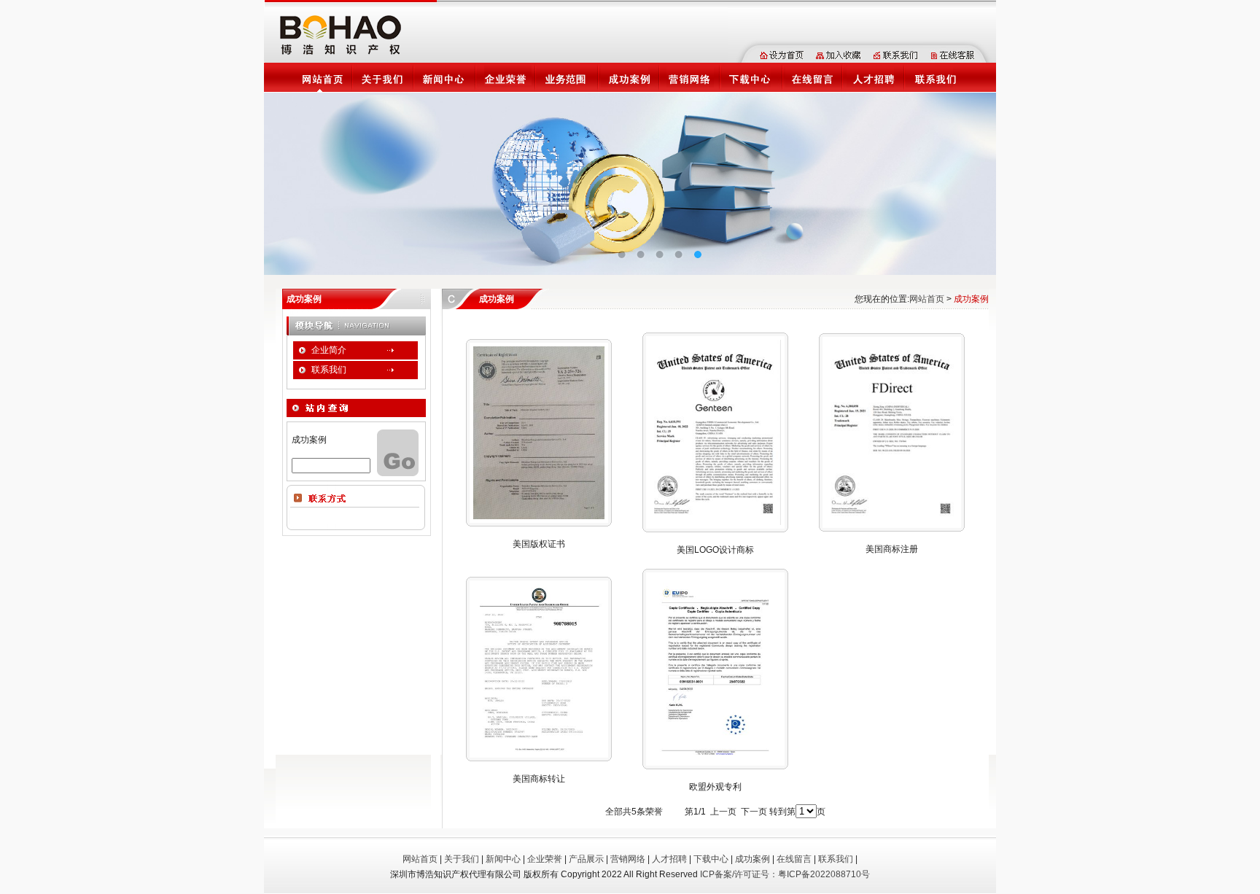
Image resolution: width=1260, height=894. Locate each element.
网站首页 (926, 299)
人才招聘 (669, 859)
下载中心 (710, 859)
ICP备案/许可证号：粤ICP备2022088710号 (785, 874)
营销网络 (627, 859)
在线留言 (794, 859)
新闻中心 (503, 859)
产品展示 (586, 859)
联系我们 (835, 859)
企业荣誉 (544, 859)
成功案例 (752, 859)
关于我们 (461, 859)
